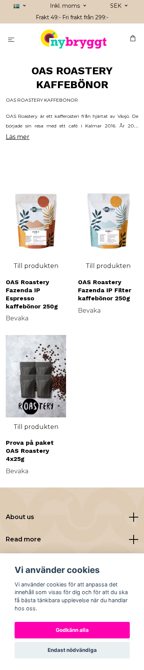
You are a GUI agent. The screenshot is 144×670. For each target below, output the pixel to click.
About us (20, 517)
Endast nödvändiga (72, 650)
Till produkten (35, 266)
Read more (23, 539)
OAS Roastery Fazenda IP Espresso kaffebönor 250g (32, 294)
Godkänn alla (72, 630)
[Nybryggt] (73, 39)
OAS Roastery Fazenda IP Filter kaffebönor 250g (104, 290)
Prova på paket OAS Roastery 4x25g (30, 450)
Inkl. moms (65, 5)
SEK (116, 5)
